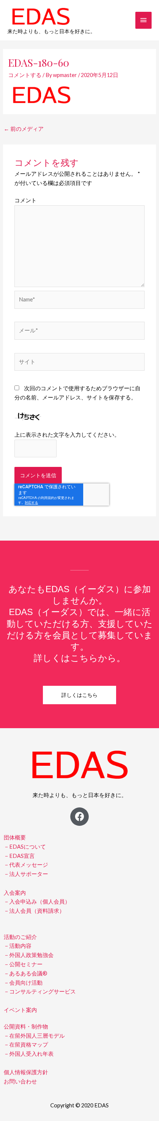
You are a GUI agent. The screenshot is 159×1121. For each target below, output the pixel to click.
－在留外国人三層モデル (34, 1036)
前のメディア (24, 129)
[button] (79, 695)
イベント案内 (20, 1010)
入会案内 (15, 893)
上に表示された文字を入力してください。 (67, 435)
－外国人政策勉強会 (29, 955)
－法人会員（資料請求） (34, 911)
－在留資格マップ (26, 1044)
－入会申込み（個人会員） (37, 901)
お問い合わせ (20, 1081)
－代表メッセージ (26, 865)
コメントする (24, 75)
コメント (25, 200)
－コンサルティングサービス (40, 991)
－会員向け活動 (23, 982)
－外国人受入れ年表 (29, 1054)
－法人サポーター (26, 874)
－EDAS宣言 (19, 856)
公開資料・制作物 (26, 1026)
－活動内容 (17, 946)
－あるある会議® (25, 973)
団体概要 (15, 837)
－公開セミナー (23, 964)
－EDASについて (25, 847)
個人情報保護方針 (26, 1072)
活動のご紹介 (20, 937)
